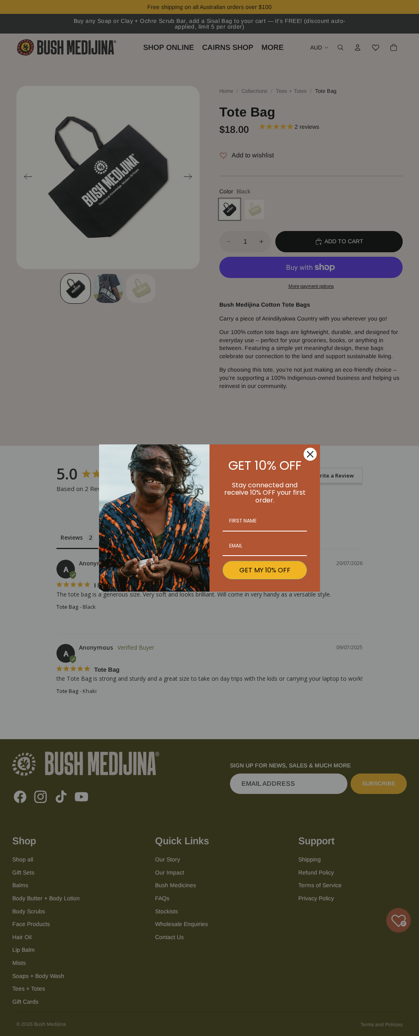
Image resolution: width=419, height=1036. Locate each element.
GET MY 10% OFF (265, 570)
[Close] (310, 454)
